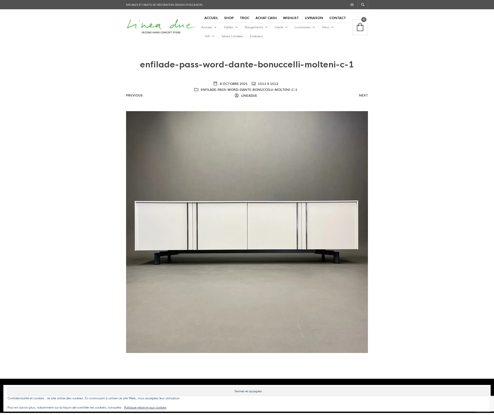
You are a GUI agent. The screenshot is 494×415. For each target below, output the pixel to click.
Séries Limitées (232, 36)
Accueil (211, 18)
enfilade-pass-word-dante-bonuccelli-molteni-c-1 (249, 90)
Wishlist (291, 18)
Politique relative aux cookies (145, 407)
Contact (337, 18)
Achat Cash (266, 18)
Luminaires (303, 27)
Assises (206, 27)
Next (363, 95)
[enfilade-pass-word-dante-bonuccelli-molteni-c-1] (247, 231)
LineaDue (248, 96)
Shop (229, 18)
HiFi (207, 36)
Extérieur (256, 36)
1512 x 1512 (267, 84)
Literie (279, 27)
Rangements (254, 27)
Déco (325, 27)
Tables (228, 27)
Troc (244, 18)
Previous (134, 95)
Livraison (314, 18)
